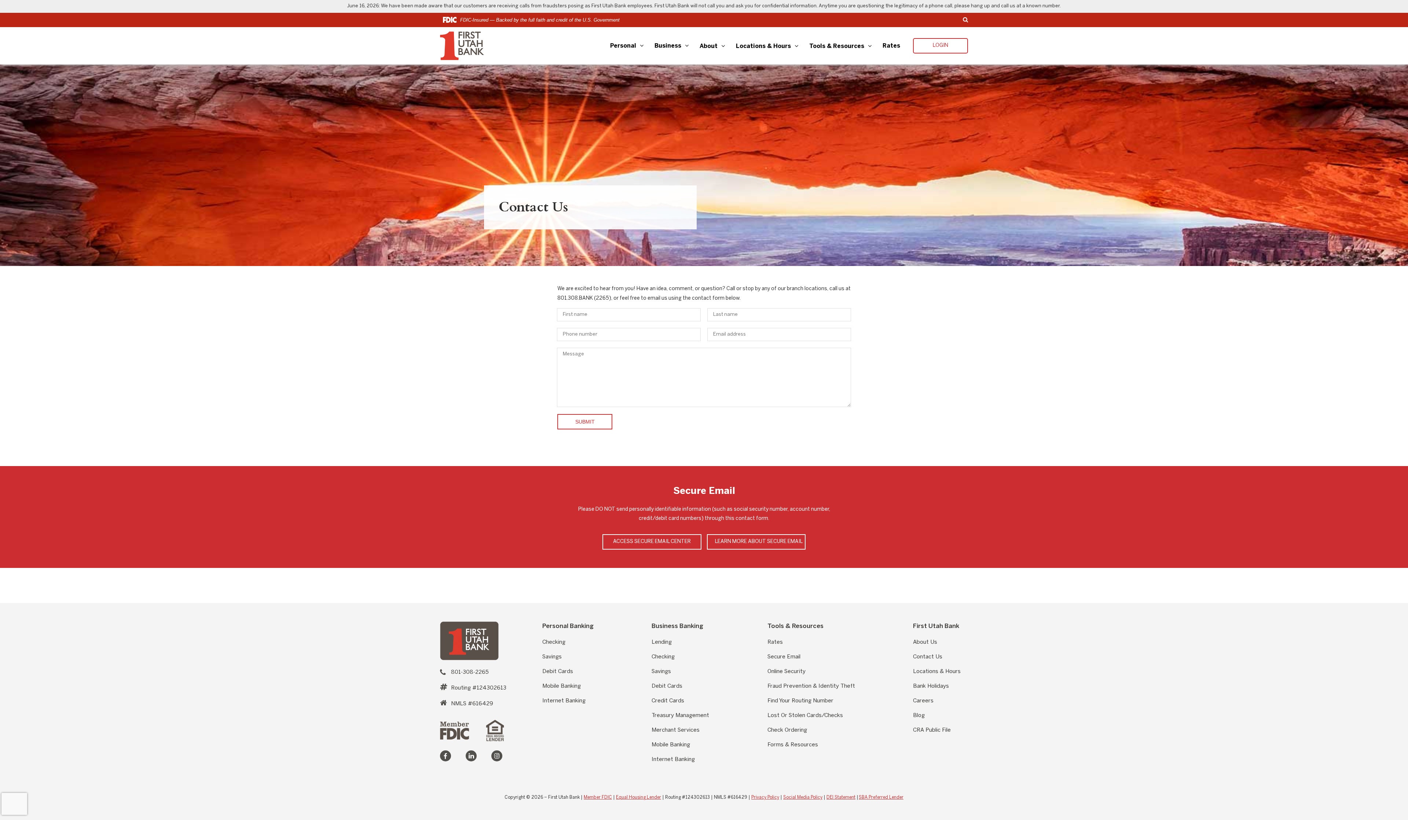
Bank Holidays (931, 686)
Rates (891, 46)
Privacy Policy (765, 797)
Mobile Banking (561, 686)
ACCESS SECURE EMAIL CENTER (652, 541)
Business (667, 46)
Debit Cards (557, 671)
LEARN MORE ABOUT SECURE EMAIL (759, 541)
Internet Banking (564, 700)
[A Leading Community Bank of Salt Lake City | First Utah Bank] (469, 640)
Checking (553, 642)
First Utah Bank (936, 625)
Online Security (786, 671)
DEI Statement (840, 797)
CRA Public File (932, 730)
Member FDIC (598, 797)
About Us (925, 642)
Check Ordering (787, 730)
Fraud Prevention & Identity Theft (811, 686)
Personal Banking (568, 625)
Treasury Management (680, 715)
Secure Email (783, 657)
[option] (704, 165)
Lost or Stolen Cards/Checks (805, 715)
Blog (919, 715)
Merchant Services (676, 730)
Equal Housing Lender (638, 797)
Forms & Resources (792, 744)
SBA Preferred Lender (881, 797)
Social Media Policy (802, 797)
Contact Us (927, 657)
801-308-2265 (470, 672)
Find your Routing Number (800, 700)
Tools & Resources (836, 46)
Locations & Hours (763, 46)
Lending (662, 642)
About (709, 46)
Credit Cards (668, 700)
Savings (552, 657)
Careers (923, 700)
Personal (623, 46)
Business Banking (677, 625)
